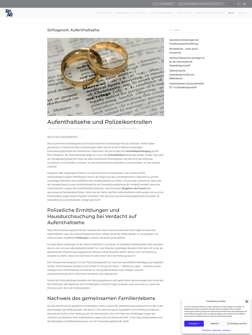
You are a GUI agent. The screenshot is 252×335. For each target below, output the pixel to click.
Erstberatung (104, 13)
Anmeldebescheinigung (138, 151)
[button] (246, 301)
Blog (231, 13)
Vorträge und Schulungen (210, 13)
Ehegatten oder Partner (134, 188)
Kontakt (242, 13)
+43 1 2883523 (165, 4)
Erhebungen (82, 237)
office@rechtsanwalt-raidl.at (203, 4)
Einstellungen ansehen (237, 323)
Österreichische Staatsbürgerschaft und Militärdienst (181, 74)
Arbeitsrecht (184, 13)
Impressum (226, 330)
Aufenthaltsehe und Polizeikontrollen (99, 121)
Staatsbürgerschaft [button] (162, 13)
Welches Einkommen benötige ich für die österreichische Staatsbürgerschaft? (186, 62)
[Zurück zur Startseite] (9, 13)
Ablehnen (215, 323)
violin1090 (71, 129)
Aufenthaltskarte (116, 155)
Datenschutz (206, 330)
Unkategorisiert (129, 129)
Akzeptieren (194, 323)
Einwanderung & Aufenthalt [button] (131, 13)
